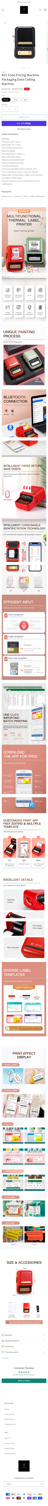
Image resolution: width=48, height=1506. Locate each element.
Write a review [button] (24, 1381)
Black (6, 100)
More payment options (24, 129)
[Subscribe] (41, 1484)
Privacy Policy (9, 1414)
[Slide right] (28, 68)
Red (25, 100)
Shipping (4, 92)
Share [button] (6, 1358)
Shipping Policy (10, 1424)
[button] (2, 9)
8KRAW (21, 1502)
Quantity (4, 105)
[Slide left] (19, 68)
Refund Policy (9, 1419)
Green (16, 100)
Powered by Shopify (27, 1502)
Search (6, 1409)
